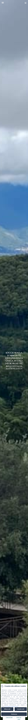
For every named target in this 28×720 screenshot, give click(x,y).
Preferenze (14, 714)
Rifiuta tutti (7, 709)
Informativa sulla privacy (11, 706)
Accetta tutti (20, 709)
